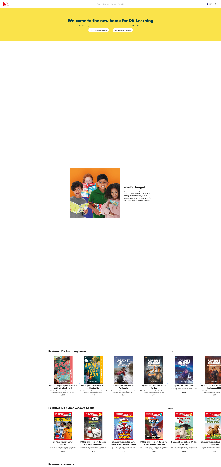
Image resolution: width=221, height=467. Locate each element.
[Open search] (216, 4)
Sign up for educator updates (123, 30)
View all (170, 352)
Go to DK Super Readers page (98, 30)
